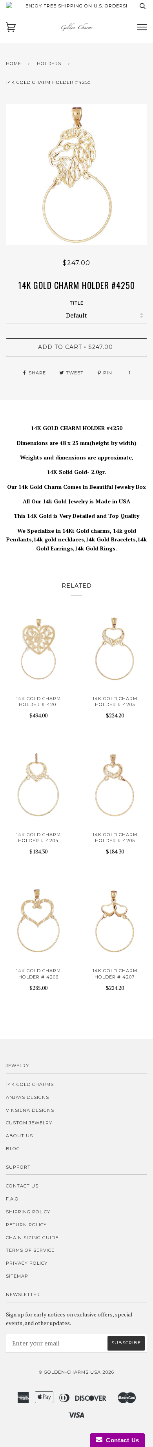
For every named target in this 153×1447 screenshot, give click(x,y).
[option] (76, 174)
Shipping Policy (28, 1212)
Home (13, 63)
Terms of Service (30, 1250)
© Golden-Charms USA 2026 (76, 1372)
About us (19, 1135)
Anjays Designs (27, 1097)
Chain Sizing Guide (32, 1237)
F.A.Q (12, 1199)
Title (77, 303)
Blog (13, 1148)
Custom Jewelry (29, 1123)
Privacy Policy (26, 1263)
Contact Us (22, 1186)
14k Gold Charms (30, 1084)
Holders (49, 63)
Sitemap (17, 1276)
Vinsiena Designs (30, 1110)
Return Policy (26, 1224)
